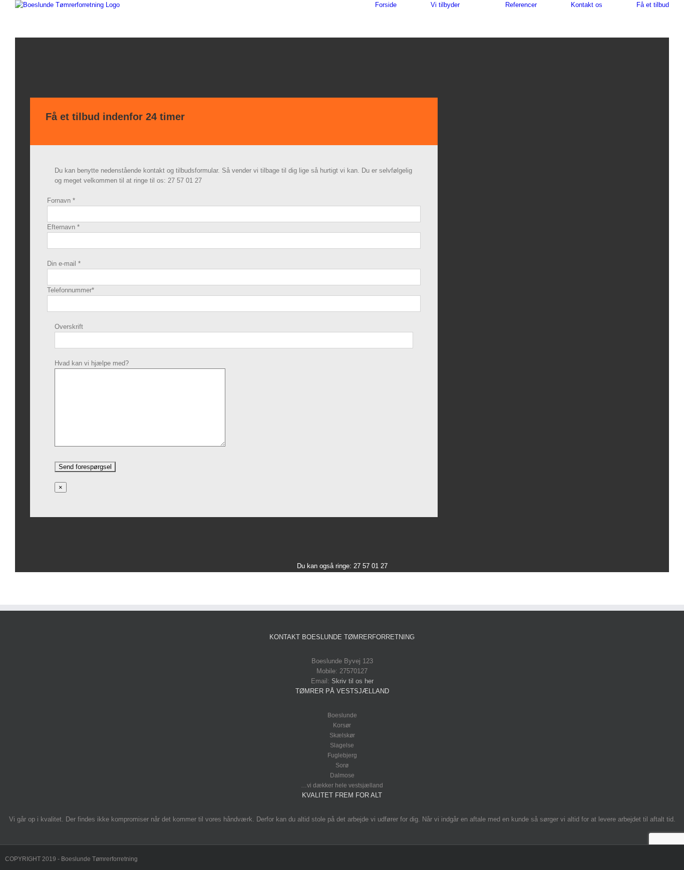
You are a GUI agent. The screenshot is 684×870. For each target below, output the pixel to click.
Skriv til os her (352, 681)
